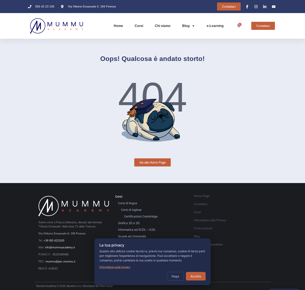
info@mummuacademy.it (60, 247)
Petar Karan (106, 286)
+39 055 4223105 (54, 240)
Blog (186, 26)
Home (118, 26)
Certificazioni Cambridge (140, 216)
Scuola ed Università (132, 236)
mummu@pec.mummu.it (60, 261)
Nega (175, 276)
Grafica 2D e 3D (129, 223)
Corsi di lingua (127, 203)
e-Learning (215, 26)
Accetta (195, 276)
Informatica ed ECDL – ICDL (137, 229)
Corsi (139, 26)
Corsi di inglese (131, 209)
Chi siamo (163, 26)
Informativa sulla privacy (114, 267)
